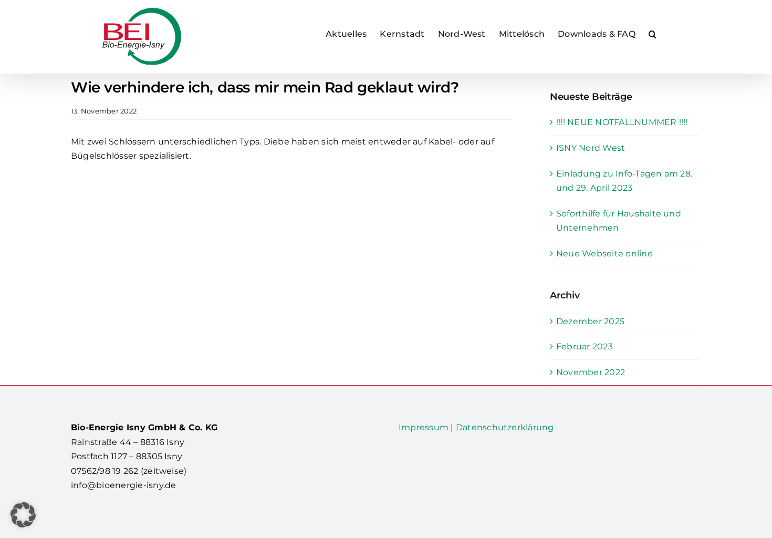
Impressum (423, 427)
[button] (652, 34)
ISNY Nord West (590, 148)
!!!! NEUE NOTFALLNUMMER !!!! (622, 122)
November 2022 (590, 372)
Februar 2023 (584, 346)
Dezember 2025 (590, 321)
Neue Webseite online (604, 253)
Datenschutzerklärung (505, 427)
